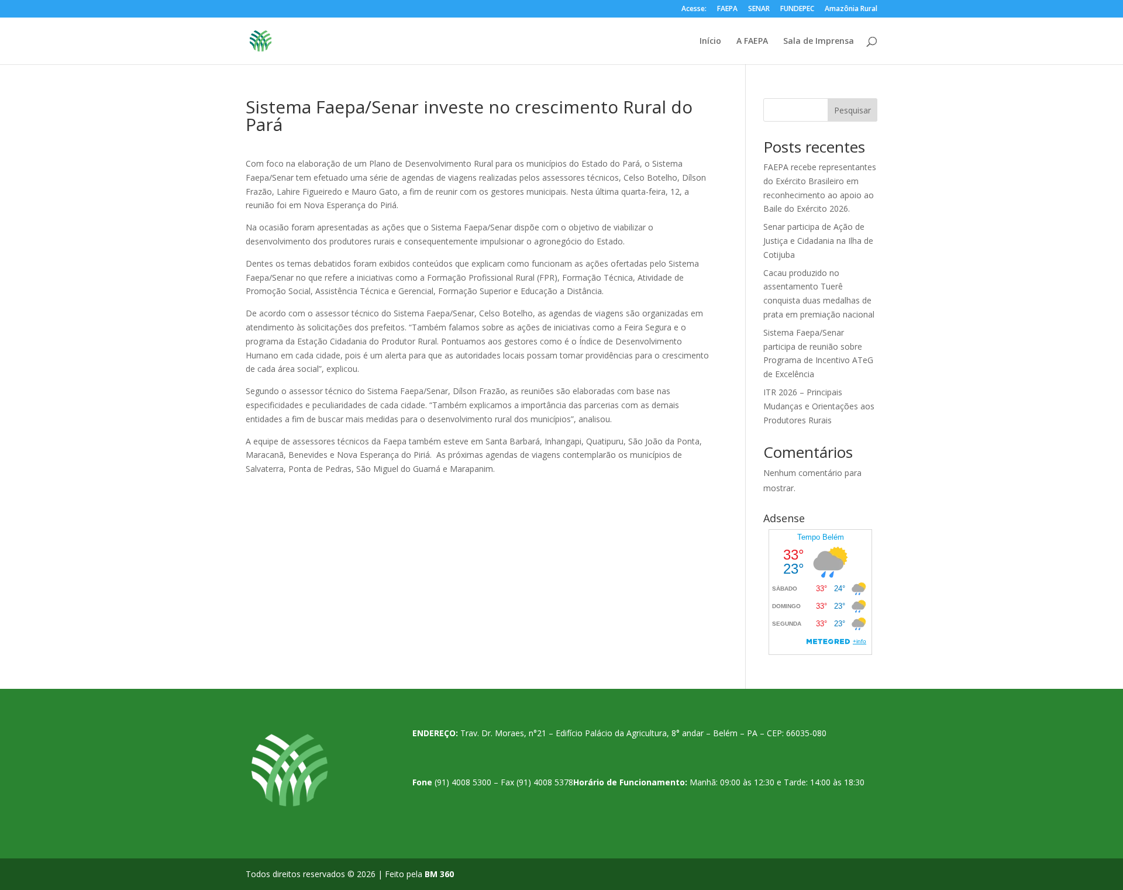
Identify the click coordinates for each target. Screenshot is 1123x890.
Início (710, 41)
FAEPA (727, 9)
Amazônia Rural (851, 9)
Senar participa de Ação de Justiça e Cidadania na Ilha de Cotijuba (818, 240)
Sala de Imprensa (818, 41)
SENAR (759, 9)
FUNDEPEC (797, 9)
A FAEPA (752, 41)
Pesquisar (852, 110)
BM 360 (439, 873)
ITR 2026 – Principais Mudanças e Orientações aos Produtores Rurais (818, 406)
